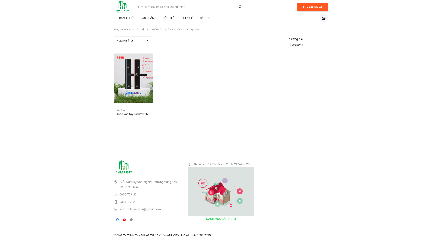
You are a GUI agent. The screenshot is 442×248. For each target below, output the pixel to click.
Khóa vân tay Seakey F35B (133, 114)
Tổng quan (120, 29)
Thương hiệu (295, 39)
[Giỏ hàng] (324, 18)
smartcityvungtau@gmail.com (140, 209)
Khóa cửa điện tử (138, 29)
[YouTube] (124, 219)
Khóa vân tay (159, 29)
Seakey (121, 110)
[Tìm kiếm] (240, 7)
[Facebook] (117, 219)
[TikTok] (131, 219)
